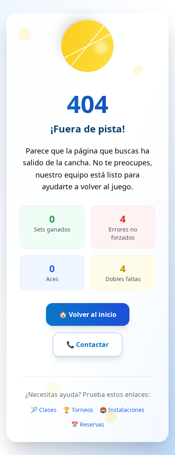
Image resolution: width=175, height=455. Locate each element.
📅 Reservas (87, 424)
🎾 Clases (44, 410)
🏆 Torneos (78, 410)
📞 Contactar (87, 344)
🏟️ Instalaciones (122, 410)
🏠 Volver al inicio (87, 314)
